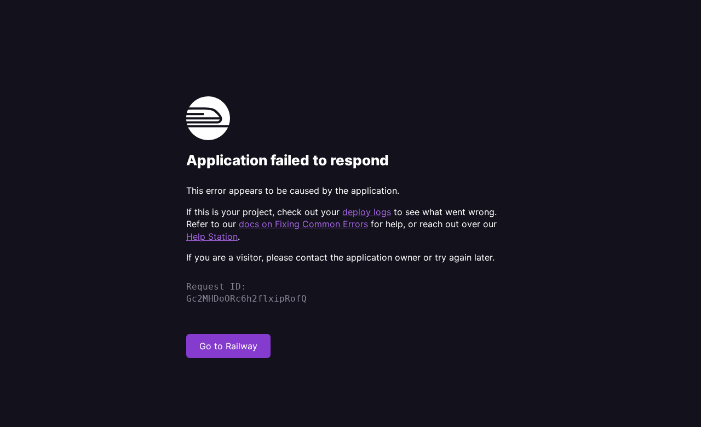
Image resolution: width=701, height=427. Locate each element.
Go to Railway (228, 346)
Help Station (212, 236)
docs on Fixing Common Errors (303, 223)
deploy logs (366, 211)
